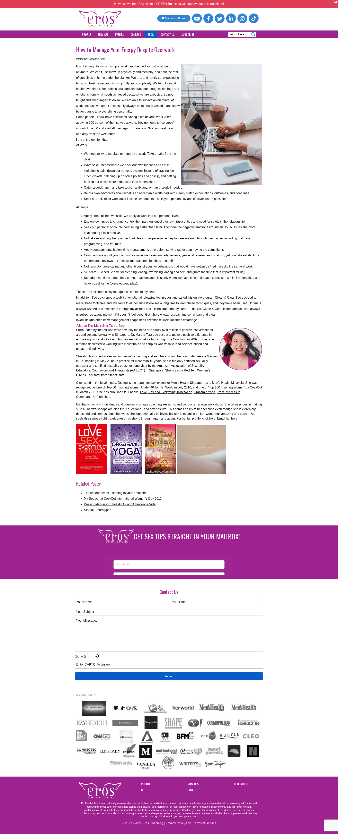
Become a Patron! (176, 18)
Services (103, 34)
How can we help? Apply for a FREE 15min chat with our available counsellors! (169, 3)
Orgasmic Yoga (204, 392)
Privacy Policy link (178, 823)
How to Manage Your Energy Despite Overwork (125, 49)
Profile (86, 34)
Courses (135, 34)
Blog (151, 34)
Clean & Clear (212, 309)
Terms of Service (204, 823)
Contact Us (167, 34)
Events (119, 34)
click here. (209, 418)
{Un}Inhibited (101, 396)
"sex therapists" (160, 806)
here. (234, 418)
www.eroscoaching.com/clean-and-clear (188, 314)
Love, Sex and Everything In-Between (166, 392)
